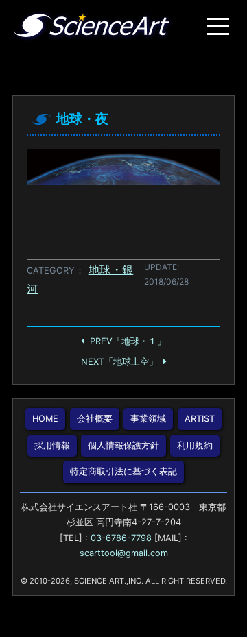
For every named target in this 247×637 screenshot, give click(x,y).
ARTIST (200, 418)
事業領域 (148, 418)
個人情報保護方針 (123, 445)
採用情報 (52, 445)
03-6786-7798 (121, 538)
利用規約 (195, 445)
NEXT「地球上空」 (119, 362)
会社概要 (95, 418)
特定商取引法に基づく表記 (123, 471)
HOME (45, 418)
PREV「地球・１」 (128, 341)
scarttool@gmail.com (124, 553)
